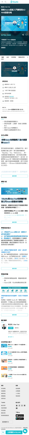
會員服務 (18, 388)
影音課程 (3, 388)
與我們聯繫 (4, 408)
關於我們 (3, 405)
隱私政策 (25, 427)
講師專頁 (17, 328)
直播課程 (3, 391)
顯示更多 (14, 176)
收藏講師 (11, 328)
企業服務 (18, 391)
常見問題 (3, 410)
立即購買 (14, 432)
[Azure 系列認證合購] (14, 191)
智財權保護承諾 (5, 415)
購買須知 (3, 413)
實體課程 (3, 396)
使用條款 (3, 429)
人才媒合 (18, 393)
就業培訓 (3, 398)
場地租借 (18, 396)
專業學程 (3, 393)
